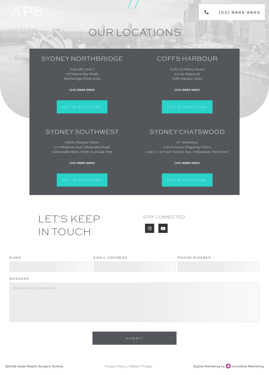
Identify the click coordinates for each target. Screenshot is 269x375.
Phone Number (194, 257)
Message (19, 278)
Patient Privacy (141, 366)
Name (15, 257)
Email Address (110, 257)
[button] (67, 13)
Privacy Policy (115, 366)
